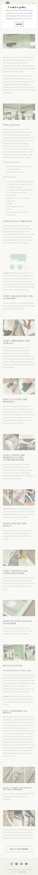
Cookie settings (26, 19)
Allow (19, 24)
